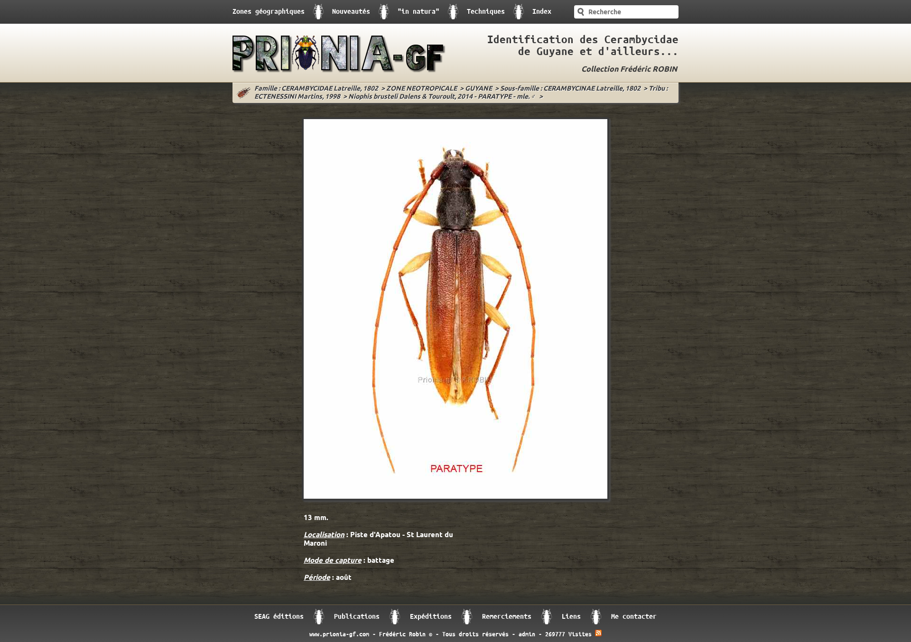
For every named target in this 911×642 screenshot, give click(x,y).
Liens (571, 617)
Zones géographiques (268, 12)
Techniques (486, 12)
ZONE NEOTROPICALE (421, 88)
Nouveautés (351, 12)
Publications (357, 617)
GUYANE (478, 88)
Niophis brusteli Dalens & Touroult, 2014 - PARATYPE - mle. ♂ (442, 97)
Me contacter (634, 617)
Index (541, 12)
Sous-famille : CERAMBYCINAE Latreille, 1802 (570, 88)
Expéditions (431, 617)
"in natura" (418, 12)
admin (527, 634)
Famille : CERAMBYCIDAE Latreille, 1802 (316, 88)
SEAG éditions (279, 617)
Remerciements (506, 617)
